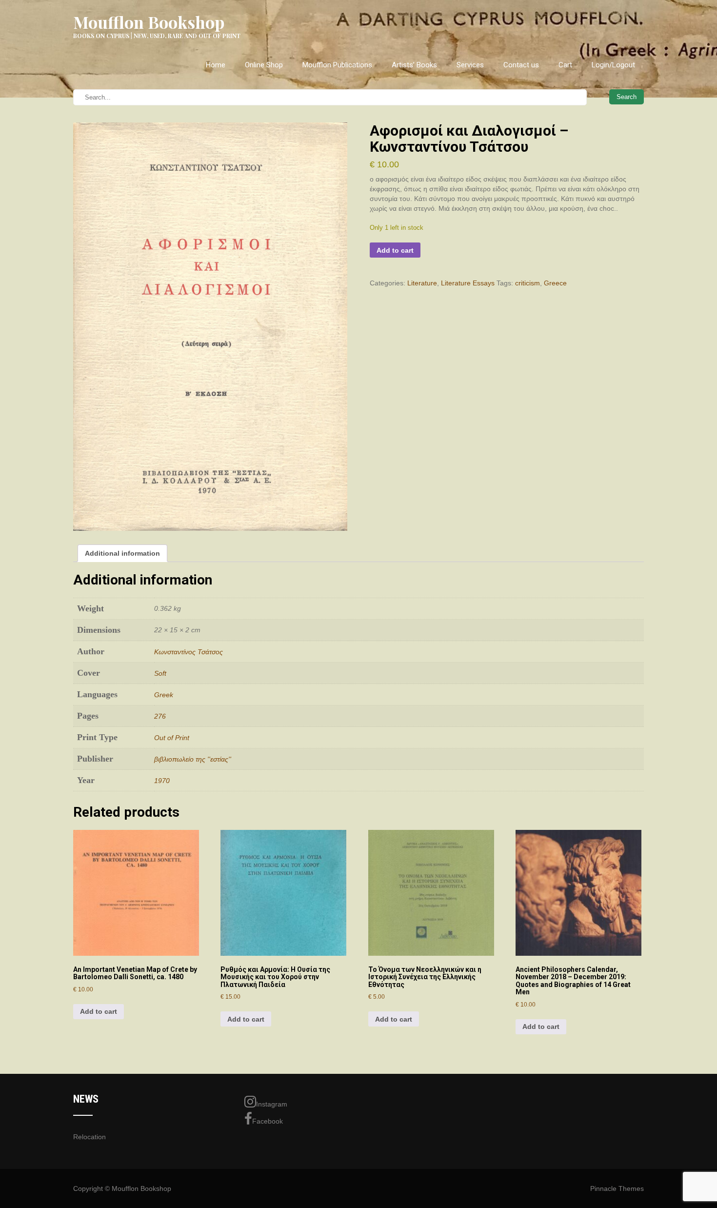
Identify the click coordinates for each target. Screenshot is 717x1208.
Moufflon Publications (337, 64)
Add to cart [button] (98, 1011)
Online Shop (264, 64)
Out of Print (171, 738)
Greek (163, 695)
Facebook (267, 1121)
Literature (422, 283)
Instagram (271, 1104)
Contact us (521, 64)
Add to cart (395, 250)
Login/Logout (613, 64)
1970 (162, 781)
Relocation (89, 1137)
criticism (527, 283)
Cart (565, 64)
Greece (555, 283)
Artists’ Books (414, 64)
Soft (160, 673)
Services (470, 64)
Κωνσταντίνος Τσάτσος (188, 652)
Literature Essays (468, 283)
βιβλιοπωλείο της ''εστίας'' (192, 759)
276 (160, 716)
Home (215, 64)
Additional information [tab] (122, 553)
